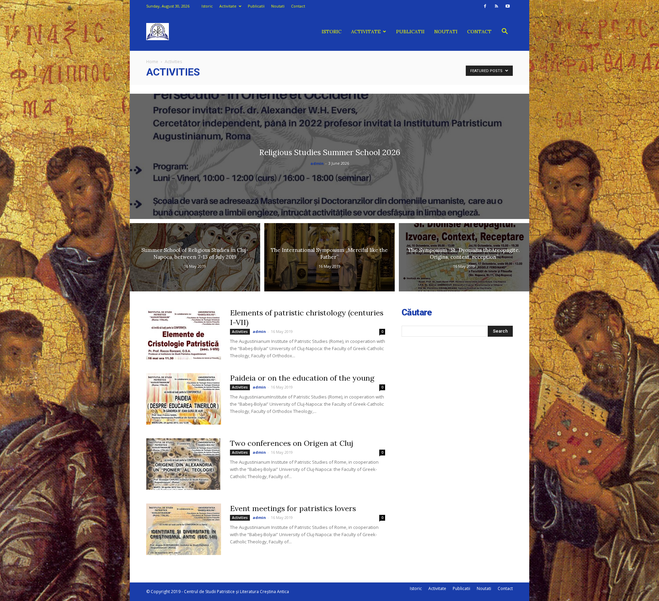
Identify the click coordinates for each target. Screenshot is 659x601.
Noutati (278, 6)
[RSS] (496, 6)
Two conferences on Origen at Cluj (291, 443)
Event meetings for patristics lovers (293, 508)
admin (317, 163)
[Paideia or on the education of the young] (183, 399)
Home (152, 62)
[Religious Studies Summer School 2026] (329, 156)
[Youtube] (507, 6)
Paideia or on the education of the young (302, 378)
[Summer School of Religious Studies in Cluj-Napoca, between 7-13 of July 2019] (195, 257)
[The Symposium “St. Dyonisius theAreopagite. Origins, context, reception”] (464, 257)
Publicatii (256, 6)
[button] (504, 32)
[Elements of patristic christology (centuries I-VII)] (183, 333)
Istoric (207, 6)
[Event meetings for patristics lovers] (183, 529)
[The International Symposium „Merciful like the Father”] (329, 257)
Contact (298, 6)
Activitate (227, 6)
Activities (240, 331)
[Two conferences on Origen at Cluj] (183, 464)
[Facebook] (485, 6)
